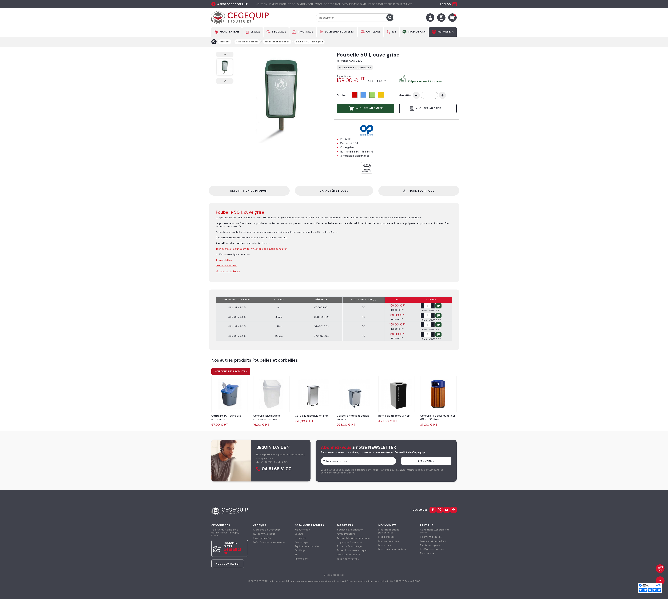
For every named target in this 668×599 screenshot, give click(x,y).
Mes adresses (386, 536)
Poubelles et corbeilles (355, 67)
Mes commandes (388, 540)
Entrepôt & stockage (349, 546)
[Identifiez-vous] (430, 17)
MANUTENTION (229, 31)
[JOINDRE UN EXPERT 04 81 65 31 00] (660, 568)
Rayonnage (301, 542)
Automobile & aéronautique (353, 538)
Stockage (300, 538)
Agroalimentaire (346, 533)
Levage (299, 533)
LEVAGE (255, 31)
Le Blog (445, 4)
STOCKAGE (279, 31)
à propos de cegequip (232, 4)
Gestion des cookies (334, 574)
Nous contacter (228, 563)
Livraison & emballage (433, 540)
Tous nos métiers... (348, 558)
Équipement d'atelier (307, 546)
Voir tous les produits (230, 371)
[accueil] (214, 41)
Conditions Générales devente (435, 531)
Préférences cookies (432, 549)
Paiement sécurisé (431, 536)
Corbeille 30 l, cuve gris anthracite (226, 417)
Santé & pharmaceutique (352, 550)
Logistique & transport (350, 542)
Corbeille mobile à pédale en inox (353, 417)
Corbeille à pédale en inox (312, 415)
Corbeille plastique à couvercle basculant (266, 417)
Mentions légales (430, 545)
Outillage (300, 550)
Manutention (302, 529)
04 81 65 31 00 (277, 469)
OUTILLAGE (373, 31)
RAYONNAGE (305, 31)
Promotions (302, 558)
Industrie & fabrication (350, 529)
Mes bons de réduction (392, 549)
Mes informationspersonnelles (388, 531)
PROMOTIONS (417, 31)
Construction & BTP (348, 554)
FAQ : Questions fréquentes (269, 542)
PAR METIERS (446, 31)
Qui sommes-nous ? (265, 533)
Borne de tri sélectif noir (394, 415)
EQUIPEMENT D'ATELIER (339, 31)
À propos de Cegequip (266, 529)
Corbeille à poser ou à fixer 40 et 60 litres (437, 417)
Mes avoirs (384, 545)
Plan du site (427, 553)
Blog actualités (262, 538)
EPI (394, 31)
